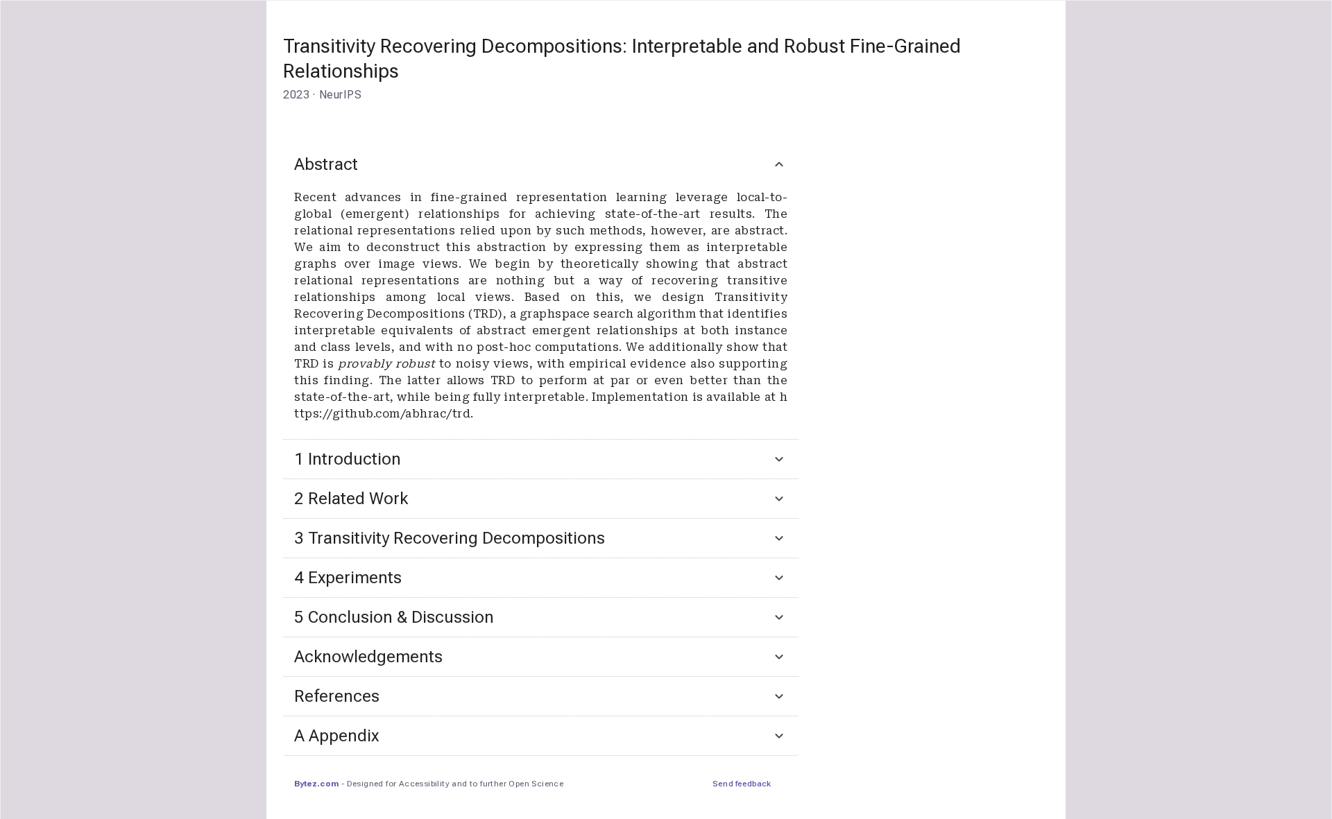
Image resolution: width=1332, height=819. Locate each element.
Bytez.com (316, 783)
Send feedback (741, 783)
